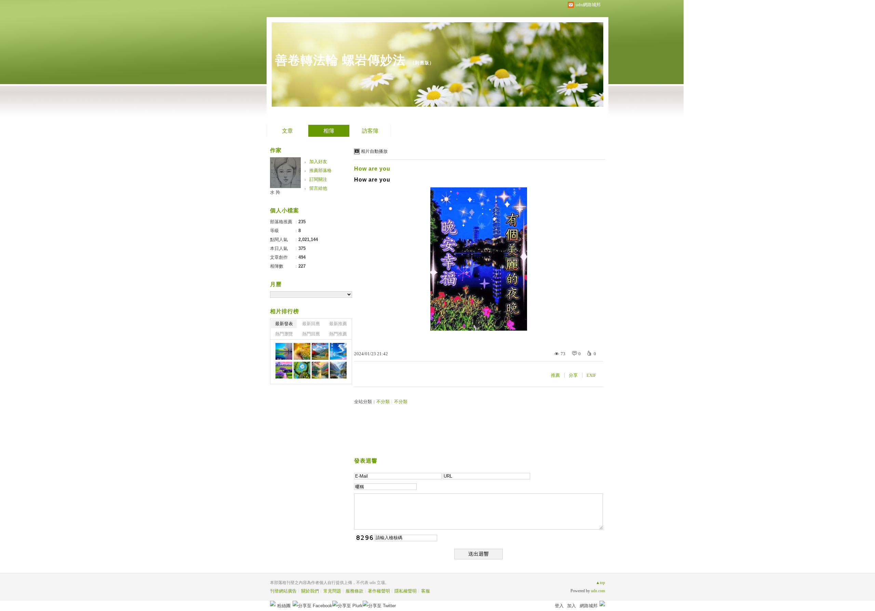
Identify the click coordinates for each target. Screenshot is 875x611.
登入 (559, 605)
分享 (573, 375)
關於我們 (310, 591)
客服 (425, 591)
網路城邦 (588, 605)
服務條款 (354, 591)
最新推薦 (338, 323)
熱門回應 (311, 333)
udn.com (598, 590)
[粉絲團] (272, 603)
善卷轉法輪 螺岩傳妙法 (340, 60)
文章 (287, 131)
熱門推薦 (338, 333)
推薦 (555, 375)
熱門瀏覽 (284, 333)
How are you (372, 169)
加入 (571, 605)
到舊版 (422, 62)
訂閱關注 (318, 179)
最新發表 (284, 323)
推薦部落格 (320, 170)
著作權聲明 (379, 591)
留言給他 (318, 188)
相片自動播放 (374, 151)
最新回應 (311, 323)
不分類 (383, 401)
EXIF (591, 375)
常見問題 (332, 591)
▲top (600, 582)
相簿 (328, 131)
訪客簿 (370, 131)
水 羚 (275, 192)
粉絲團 (284, 605)
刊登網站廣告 (283, 591)
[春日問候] (283, 351)
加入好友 (318, 161)
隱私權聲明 (405, 591)
